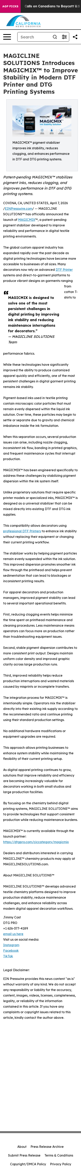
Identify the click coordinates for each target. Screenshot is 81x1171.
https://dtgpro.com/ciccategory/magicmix (36, 842)
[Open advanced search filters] (64, 36)
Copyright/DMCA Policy (28, 1164)
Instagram (11, 945)
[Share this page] (75, 37)
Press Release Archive (47, 1147)
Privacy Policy (60, 1164)
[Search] (55, 36)
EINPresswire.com (18, 209)
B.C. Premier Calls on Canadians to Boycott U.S (42, 6)
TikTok (8, 956)
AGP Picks (10, 6)
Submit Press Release (24, 1155)
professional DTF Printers (22, 531)
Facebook (11, 951)
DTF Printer (64, 270)
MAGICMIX (26, 220)
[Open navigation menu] (7, 37)
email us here (13, 934)
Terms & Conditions (58, 1155)
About (22, 1147)
